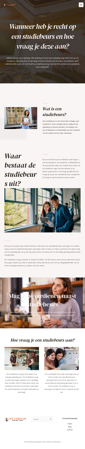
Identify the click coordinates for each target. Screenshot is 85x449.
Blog (69, 427)
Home (70, 424)
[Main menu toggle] (81, 4)
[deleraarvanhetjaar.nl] (9, 4)
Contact (70, 430)
